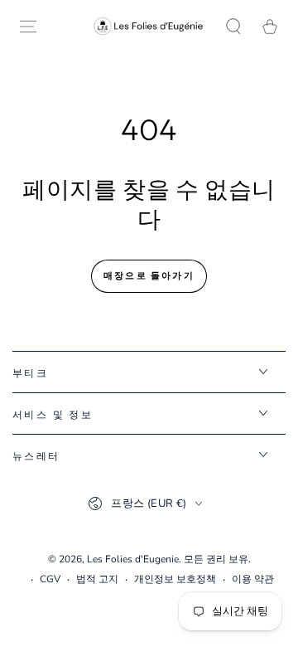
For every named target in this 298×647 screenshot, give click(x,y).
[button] (233, 26)
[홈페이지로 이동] (149, 26)
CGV (50, 579)
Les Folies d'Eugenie (133, 559)
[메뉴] (28, 26)
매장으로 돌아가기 (149, 275)
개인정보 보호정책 (175, 579)
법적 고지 (97, 579)
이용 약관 (253, 579)
